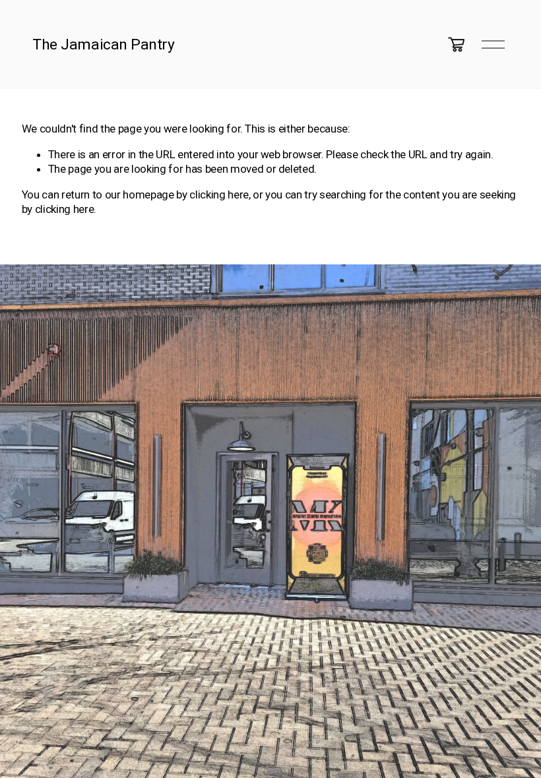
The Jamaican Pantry (103, 44)
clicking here (219, 194)
